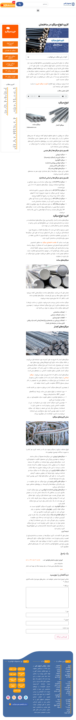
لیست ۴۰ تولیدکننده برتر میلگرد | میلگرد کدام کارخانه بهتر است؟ (5, 101)
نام (67, 611)
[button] (38, 10)
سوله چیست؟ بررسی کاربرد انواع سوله (57, 703)
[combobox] (32, 4)
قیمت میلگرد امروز (42, 84)
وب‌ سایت (66, 628)
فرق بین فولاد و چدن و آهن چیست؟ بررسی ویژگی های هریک (67, 706)
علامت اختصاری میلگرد (49, 242)
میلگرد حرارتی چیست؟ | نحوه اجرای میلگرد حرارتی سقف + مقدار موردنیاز (14, 133)
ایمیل (66, 619)
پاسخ (61, 569)
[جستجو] (19, 4)
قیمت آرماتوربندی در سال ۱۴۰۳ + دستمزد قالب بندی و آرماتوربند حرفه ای (57, 689)
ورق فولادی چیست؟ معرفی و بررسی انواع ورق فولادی (67, 671)
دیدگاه (66, 586)
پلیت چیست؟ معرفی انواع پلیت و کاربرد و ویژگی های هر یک (67, 688)
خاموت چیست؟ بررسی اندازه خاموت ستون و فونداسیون (14, 100)
